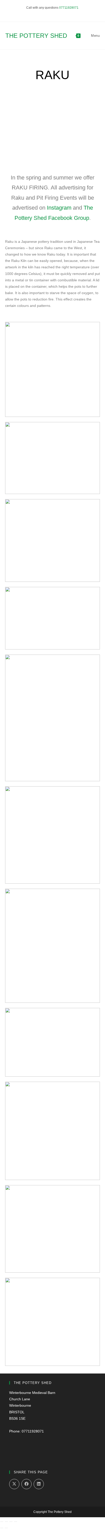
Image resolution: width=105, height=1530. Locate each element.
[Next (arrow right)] (6, 1527)
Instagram (59, 207)
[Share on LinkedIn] (39, 1484)
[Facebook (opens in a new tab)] (50, 13)
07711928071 (68, 7)
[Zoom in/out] (2, 1521)
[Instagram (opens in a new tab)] (55, 13)
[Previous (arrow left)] (2, 1527)
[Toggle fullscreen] (6, 1521)
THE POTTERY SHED (36, 35)
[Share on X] (14, 1484)
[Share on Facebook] (26, 1484)
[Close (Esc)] (15, 1521)
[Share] (11, 1521)
